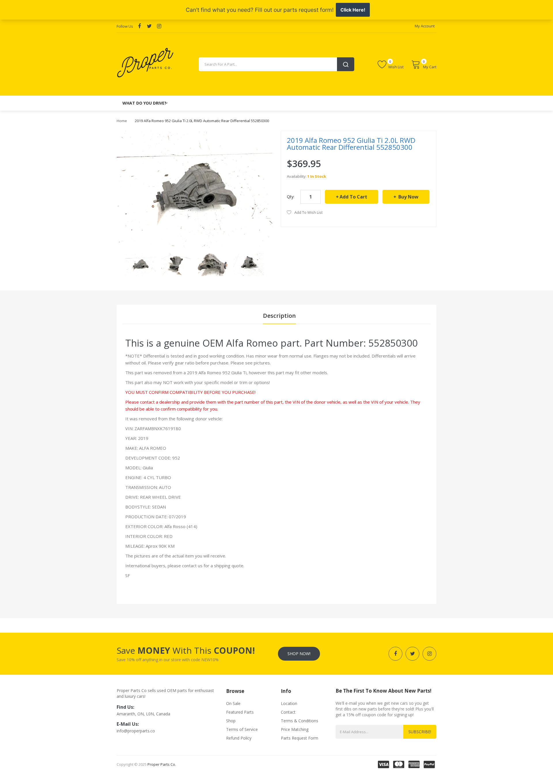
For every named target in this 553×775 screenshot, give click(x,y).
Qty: (290, 196)
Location (289, 703)
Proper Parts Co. (161, 764)
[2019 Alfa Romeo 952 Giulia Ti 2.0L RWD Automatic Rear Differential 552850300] (140, 264)
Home (122, 120)
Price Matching (294, 729)
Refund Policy (238, 738)
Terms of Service (242, 729)
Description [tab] (279, 316)
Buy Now (407, 197)
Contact (288, 712)
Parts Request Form (299, 738)
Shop (231, 720)
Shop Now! (298, 653)
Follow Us (125, 26)
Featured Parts (240, 712)
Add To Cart (353, 197)
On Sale (233, 703)
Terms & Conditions (299, 720)
